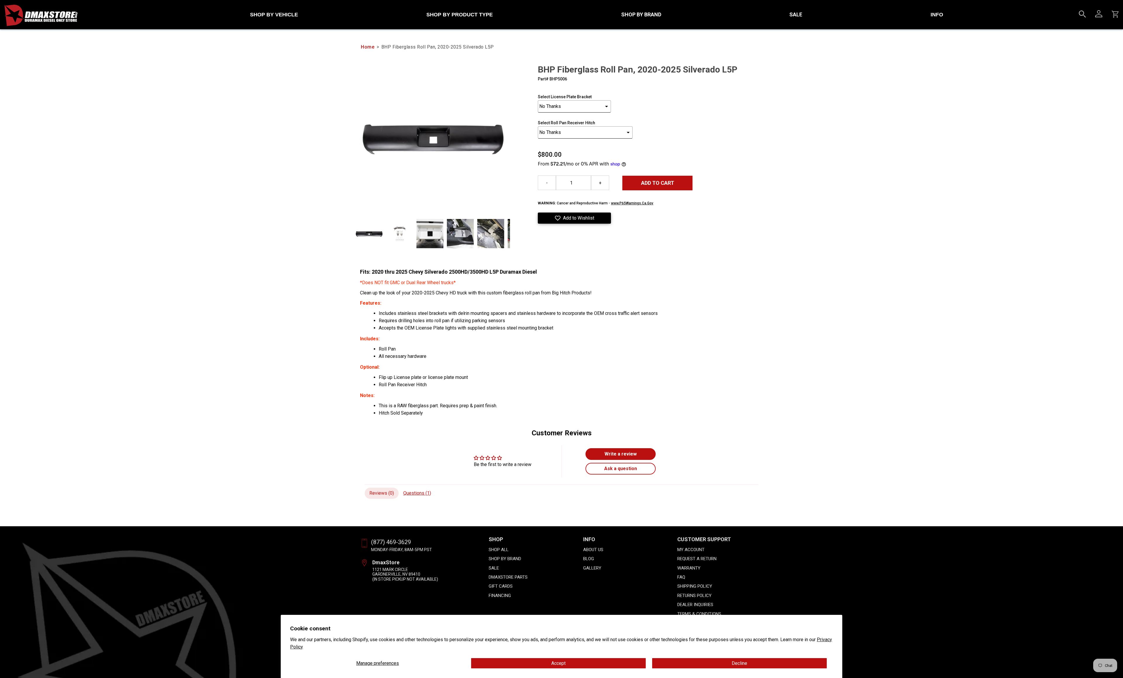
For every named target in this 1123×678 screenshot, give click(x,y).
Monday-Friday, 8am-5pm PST (401, 549)
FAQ (681, 577)
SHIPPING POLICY (694, 586)
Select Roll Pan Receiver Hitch (566, 122)
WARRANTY (688, 568)
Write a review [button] (620, 454)
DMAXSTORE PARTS (508, 577)
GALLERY (592, 568)
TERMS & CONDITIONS (699, 614)
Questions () (417, 493)
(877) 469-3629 (391, 542)
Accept (558, 663)
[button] (574, 218)
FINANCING (500, 595)
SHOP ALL (499, 549)
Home (367, 47)
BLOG (588, 558)
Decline (739, 663)
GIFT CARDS (501, 586)
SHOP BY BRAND (641, 14)
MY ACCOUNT (691, 549)
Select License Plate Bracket (565, 96)
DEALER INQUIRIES (695, 604)
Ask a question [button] (620, 468)
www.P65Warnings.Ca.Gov (632, 203)
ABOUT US (593, 549)
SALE (795, 14)
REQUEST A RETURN (696, 558)
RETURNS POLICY (694, 595)
